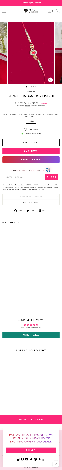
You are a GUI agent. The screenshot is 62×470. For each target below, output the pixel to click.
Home (28, 91)
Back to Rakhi (33, 419)
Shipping (27, 105)
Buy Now (31, 151)
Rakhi (33, 91)
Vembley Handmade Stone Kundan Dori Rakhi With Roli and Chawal (31, 115)
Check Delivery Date (31, 169)
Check (52, 177)
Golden (31, 121)
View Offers (31, 159)
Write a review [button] (31, 335)
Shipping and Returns (31, 197)
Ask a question (31, 202)
